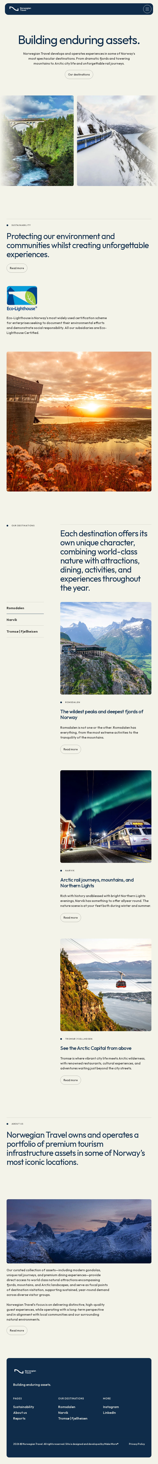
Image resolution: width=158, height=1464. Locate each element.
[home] (21, 9)
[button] (147, 9)
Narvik (63, 1413)
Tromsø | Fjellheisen (72, 1418)
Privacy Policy (137, 1443)
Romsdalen (66, 1407)
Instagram (111, 1407)
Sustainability (23, 1407)
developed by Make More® (103, 1443)
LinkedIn (109, 1413)
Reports (19, 1418)
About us (20, 1413)
